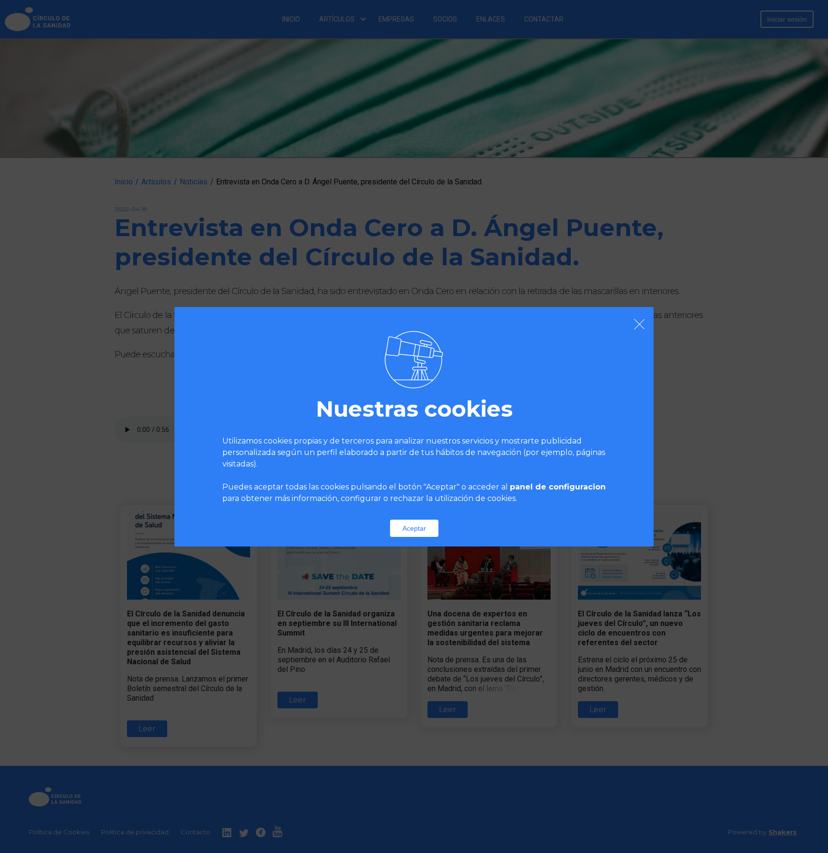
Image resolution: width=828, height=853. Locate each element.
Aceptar (414, 528)
